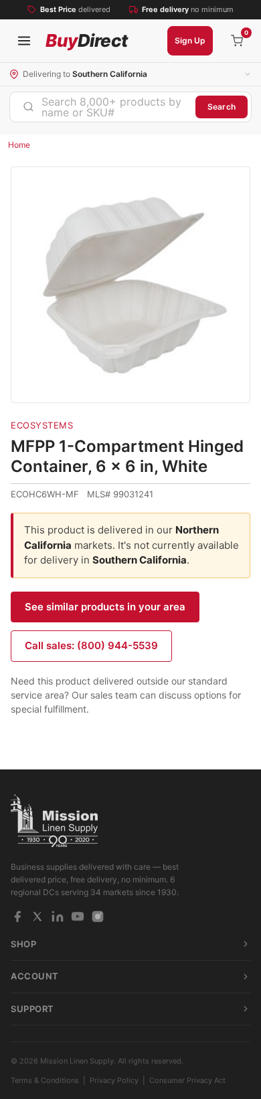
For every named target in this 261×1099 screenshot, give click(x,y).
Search (221, 107)
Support (32, 1008)
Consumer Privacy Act (187, 1080)
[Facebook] (17, 916)
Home (19, 145)
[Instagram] (97, 916)
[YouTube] (77, 916)
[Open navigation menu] (24, 40)
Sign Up (190, 40)
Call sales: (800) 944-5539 (91, 645)
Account (35, 976)
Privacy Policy (114, 1080)
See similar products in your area (105, 606)
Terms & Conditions (45, 1080)
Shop (23, 944)
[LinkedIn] (57, 916)
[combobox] (102, 107)
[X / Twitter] (37, 916)
